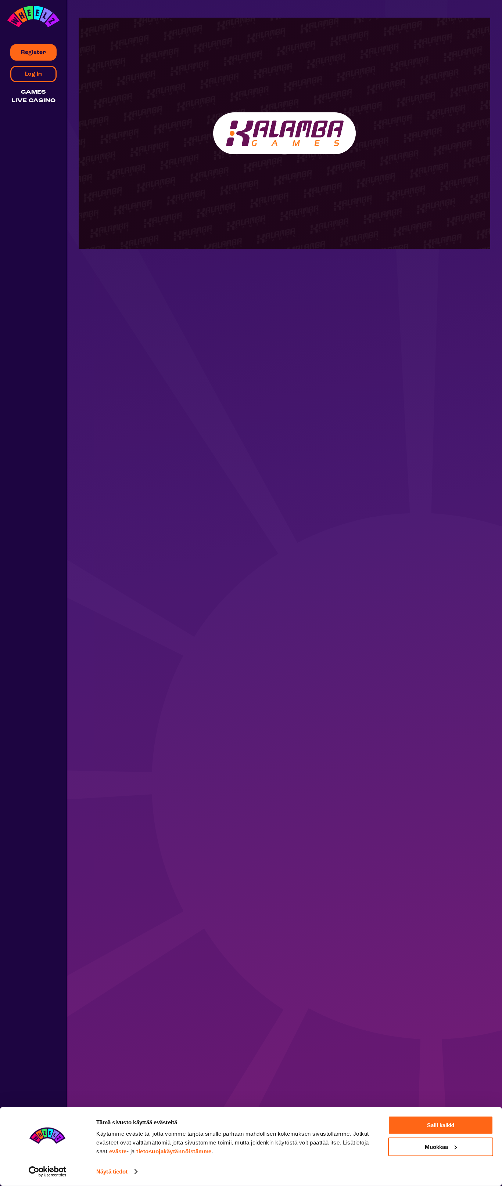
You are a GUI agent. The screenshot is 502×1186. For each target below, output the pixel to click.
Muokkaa (436, 1146)
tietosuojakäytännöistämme (174, 1151)
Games (33, 92)
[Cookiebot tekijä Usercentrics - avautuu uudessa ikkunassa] (47, 1171)
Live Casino (33, 101)
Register (33, 52)
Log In (33, 74)
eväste (118, 1151)
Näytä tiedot (112, 1171)
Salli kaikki (440, 1125)
